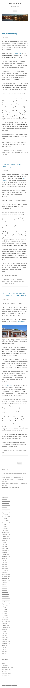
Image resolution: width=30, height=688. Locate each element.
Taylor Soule (15, 3)
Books (3, 663)
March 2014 (5, 637)
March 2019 (5, 528)
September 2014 (6, 627)
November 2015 (6, 600)
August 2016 (5, 582)
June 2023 (4, 507)
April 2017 (4, 566)
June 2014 (4, 633)
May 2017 (4, 564)
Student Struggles (6, 673)
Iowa (13, 152)
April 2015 (4, 613)
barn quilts (8, 152)
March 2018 (5, 548)
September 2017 (6, 556)
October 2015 (5, 602)
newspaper (17, 152)
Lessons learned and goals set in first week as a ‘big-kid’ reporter (15, 294)
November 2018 (6, 534)
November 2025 (6, 501)
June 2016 (4, 586)
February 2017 (5, 570)
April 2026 (4, 499)
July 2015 (4, 608)
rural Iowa (23, 152)
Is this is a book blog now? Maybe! (10, 487)
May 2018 (4, 546)
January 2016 (5, 596)
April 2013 (4, 653)
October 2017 (5, 554)
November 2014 (6, 623)
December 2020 (6, 517)
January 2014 (5, 639)
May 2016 (4, 588)
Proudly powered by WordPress (9, 685)
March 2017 (5, 568)
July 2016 (4, 584)
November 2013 (6, 643)
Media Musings (18, 150)
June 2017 (4, 562)
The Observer (17, 53)
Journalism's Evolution (7, 667)
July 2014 (4, 631)
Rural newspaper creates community (12, 165)
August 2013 (5, 645)
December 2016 (6, 574)
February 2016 (5, 594)
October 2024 (5, 503)
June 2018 (4, 544)
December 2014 (6, 621)
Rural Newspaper (16, 281)
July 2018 (4, 542)
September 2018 (6, 538)
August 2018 (5, 540)
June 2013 (4, 649)
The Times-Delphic (9, 385)
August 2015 (5, 606)
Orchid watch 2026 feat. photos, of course (12, 477)
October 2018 (5, 536)
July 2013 (4, 647)
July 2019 (4, 524)
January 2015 (5, 619)
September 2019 (6, 522)
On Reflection (5, 671)
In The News (5, 665)
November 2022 (6, 509)
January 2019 (5, 532)
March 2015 (5, 615)
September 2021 (6, 513)
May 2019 (4, 526)
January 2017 (5, 572)
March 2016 (5, 592)
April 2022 (4, 511)
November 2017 (6, 552)
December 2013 (6, 641)
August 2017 (5, 558)
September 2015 (6, 604)
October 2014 (5, 625)
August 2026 (5, 497)
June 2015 (4, 610)
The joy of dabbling (9, 34)
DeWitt (7, 281)
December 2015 (6, 598)
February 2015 (5, 617)
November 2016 (6, 576)
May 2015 (4, 611)
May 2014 (4, 635)
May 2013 (4, 651)
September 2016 (6, 580)
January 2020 (5, 521)
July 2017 (4, 560)
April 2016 (4, 590)
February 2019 (5, 530)
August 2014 (5, 629)
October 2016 (5, 578)
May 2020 (4, 519)
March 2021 (5, 515)
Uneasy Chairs (5, 675)
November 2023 (6, 505)
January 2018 (5, 550)
